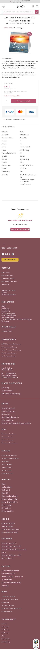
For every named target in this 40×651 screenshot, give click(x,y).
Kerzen (3, 552)
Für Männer (5, 630)
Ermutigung (5, 642)
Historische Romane (8, 411)
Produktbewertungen (8, 356)
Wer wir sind (5, 272)
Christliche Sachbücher (9, 499)
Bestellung (5, 388)
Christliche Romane (8, 408)
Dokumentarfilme (7, 437)
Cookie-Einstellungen (9, 353)
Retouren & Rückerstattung (10, 394)
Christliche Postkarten (9, 455)
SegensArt (5, 461)
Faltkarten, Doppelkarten (10, 458)
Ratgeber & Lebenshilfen (10, 417)
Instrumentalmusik (7, 605)
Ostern (3, 636)
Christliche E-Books (8, 523)
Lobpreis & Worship (8, 596)
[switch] (36, 647)
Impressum (5, 284)
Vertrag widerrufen (10, 259)
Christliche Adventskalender (11, 583)
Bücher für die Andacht (9, 502)
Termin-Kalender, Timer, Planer (12, 577)
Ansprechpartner (7, 275)
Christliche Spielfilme (8, 434)
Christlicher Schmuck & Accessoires (13, 549)
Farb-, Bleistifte (6, 464)
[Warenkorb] (37, 6)
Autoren (4, 624)
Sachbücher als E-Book (9, 532)
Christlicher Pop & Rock (9, 599)
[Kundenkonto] (33, 6)
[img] (4, 27)
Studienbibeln (6, 487)
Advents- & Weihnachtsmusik (11, 608)
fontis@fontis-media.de (9, 377)
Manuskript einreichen (9, 281)
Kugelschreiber (6, 467)
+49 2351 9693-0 (25, 1)
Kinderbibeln (6, 490)
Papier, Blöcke (6, 470)
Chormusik (5, 602)
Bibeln (3, 484)
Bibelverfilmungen (7, 440)
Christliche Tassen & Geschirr (11, 546)
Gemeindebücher (7, 511)
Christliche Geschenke (9, 543)
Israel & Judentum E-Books (10, 529)
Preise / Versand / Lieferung (11, 350)
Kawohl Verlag (24, 150)
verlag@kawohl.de (25, 184)
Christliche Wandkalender (10, 571)
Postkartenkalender (8, 574)
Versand (13, 88)
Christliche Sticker (7, 473)
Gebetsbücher (6, 505)
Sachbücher (5, 414)
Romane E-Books (7, 526)
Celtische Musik (6, 611)
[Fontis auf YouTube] (2, 254)
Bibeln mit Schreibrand (9, 496)
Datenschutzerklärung (9, 347)
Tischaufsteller (6, 580)
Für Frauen (5, 627)
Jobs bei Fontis (6, 331)
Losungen (4, 586)
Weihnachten (6, 639)
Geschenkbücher (7, 558)
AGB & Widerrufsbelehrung (11, 344)
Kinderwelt (5, 633)
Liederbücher (6, 508)
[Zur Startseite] (3, 245)
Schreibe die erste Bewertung (20, 230)
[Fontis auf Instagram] (6, 254)
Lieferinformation (7, 391)
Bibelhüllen (5, 493)
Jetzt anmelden (8, 92)
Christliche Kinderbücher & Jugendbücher (16, 423)
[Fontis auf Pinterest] (13, 254)
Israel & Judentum (7, 420)
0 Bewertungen (18, 28)
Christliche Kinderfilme (9, 443)
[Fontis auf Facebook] (10, 254)
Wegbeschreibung (7, 278)
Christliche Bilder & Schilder (11, 555)
